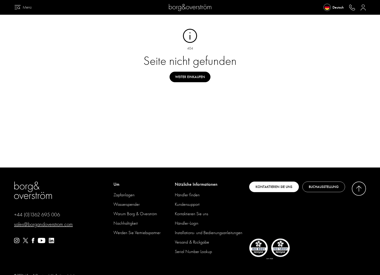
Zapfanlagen (124, 194)
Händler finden (187, 194)
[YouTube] (41, 242)
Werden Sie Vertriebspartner (137, 232)
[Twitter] (25, 242)
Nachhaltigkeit (125, 223)
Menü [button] (27, 7)
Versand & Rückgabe (192, 242)
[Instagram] (16, 242)
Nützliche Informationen (196, 184)
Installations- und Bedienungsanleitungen (208, 232)
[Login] (363, 7)
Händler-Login (186, 223)
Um (116, 184)
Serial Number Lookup (193, 251)
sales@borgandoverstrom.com (43, 224)
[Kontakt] (352, 7)
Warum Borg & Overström (135, 213)
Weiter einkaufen (190, 77)
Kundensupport (187, 204)
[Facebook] (33, 242)
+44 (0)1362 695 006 (37, 214)
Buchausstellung (324, 187)
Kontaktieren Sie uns (191, 213)
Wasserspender (126, 204)
